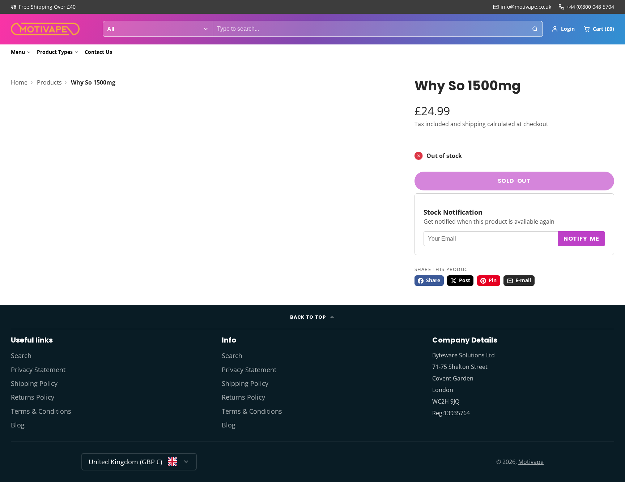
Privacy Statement (38, 369)
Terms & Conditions (41, 411)
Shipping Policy (34, 383)
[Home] (45, 29)
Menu (18, 51)
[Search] (535, 28)
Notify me (581, 239)
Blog (18, 425)
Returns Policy (32, 397)
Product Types (55, 51)
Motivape (531, 462)
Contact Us (98, 51)
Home (19, 82)
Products (49, 82)
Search (21, 355)
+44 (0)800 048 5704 (590, 6)
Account (563, 29)
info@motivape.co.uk (526, 6)
